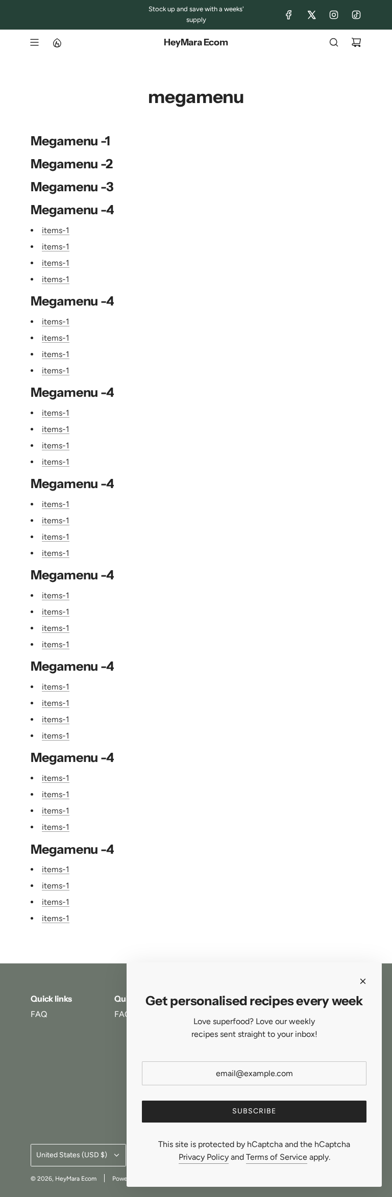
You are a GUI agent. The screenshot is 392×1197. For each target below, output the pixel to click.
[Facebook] (289, 15)
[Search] (334, 42)
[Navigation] (34, 42)
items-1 (55, 230)
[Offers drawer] (56, 42)
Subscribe (254, 1111)
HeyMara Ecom (196, 42)
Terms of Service (276, 1157)
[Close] (363, 981)
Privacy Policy (204, 1157)
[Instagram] (334, 15)
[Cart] (356, 42)
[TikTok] (356, 15)
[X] (311, 15)
